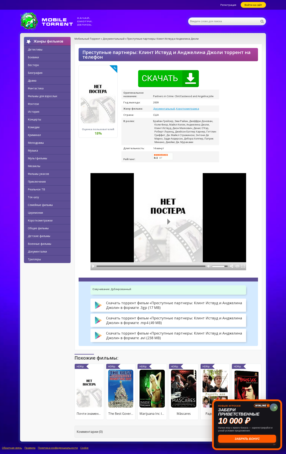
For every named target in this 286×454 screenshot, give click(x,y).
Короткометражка (187, 108)
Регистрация (228, 5)
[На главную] (59, 21)
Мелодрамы (36, 143)
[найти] (262, 21)
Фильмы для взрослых (42, 96)
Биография (35, 73)
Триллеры (34, 259)
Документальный (164, 108)
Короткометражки (40, 220)
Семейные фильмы (40, 205)
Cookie (84, 448)
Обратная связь (12, 448)
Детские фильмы (39, 236)
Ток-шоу (33, 197)
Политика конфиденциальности (58, 448)
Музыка (33, 150)
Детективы (35, 49)
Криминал (34, 135)
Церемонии (35, 212)
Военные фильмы (39, 244)
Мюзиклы (34, 166)
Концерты (34, 119)
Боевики (33, 57)
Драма (32, 80)
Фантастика (36, 88)
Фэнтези (33, 104)
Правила (30, 448)
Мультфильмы (37, 158)
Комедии (33, 127)
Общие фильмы (38, 228)
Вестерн (33, 65)
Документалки (37, 251)
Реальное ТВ (36, 189)
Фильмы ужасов (38, 174)
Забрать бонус (247, 438)
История (33, 111)
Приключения (37, 181)
